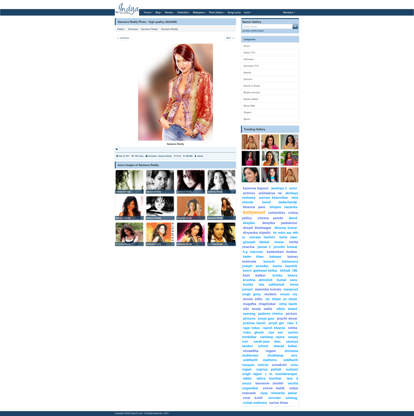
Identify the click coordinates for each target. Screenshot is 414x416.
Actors (247, 45)
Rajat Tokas (251, 328)
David (293, 218)
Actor (293, 188)
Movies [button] (168, 12)
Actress (249, 193)
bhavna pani (254, 207)
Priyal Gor (276, 323)
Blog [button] (158, 12)
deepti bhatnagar (257, 228)
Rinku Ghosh (253, 332)
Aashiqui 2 (279, 188)
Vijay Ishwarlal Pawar (278, 393)
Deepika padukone (279, 223)
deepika (249, 223)
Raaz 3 (292, 323)
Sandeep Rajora (272, 337)
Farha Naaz (288, 237)
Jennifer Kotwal (285, 247)
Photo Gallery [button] (216, 12)
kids (247, 30)
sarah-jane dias (267, 341)
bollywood (254, 212)
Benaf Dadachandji (279, 202)
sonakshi (280, 365)
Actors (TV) (249, 52)
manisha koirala (268, 289)
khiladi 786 (288, 270)
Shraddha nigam (259, 351)
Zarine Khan (278, 402)
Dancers (248, 79)
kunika (248, 284)
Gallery (121, 29)
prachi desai (287, 318)
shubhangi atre (282, 355)
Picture (291, 313)
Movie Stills (249, 105)
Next (230, 37)
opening (249, 313)
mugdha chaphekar (259, 304)
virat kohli (253, 398)
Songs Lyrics (234, 12)
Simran (263, 365)
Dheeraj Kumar (285, 228)
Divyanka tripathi (257, 232)
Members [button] (288, 12)
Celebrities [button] (182, 12)
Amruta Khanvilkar (273, 197)
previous (123, 37)
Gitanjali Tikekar (256, 242)
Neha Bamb (288, 304)
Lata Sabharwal (271, 284)
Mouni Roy (288, 294)
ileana (280, 242)
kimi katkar (254, 275)
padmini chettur (270, 313)
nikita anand (286, 309)
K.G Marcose (253, 252)
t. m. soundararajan (281, 374)
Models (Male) (251, 99)
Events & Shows (252, 85)
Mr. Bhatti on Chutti (281, 299)
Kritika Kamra (284, 275)
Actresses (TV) (251, 65)
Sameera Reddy (149, 29)
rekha (292, 328)
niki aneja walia (257, 309)
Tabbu (247, 378)
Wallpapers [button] (198, 12)
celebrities (276, 212)
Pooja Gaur (266, 318)
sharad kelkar (285, 346)
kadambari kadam (282, 252)
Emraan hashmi (262, 237)
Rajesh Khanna (274, 328)
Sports (247, 119)
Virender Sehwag (282, 398)
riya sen (277, 332)
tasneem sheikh (269, 383)
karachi (261, 30)
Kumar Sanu (287, 280)
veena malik (274, 388)
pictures (249, 318)
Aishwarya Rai (270, 193)
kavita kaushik (285, 266)
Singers (247, 112)
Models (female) (252, 92)
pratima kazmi (254, 323)
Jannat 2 (264, 247)
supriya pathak (268, 369)
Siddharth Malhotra (260, 360)
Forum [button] (147, 12)
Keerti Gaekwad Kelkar (260, 270)
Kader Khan (253, 256)
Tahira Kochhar (269, 378)
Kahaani (275, 256)
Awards (247, 72)
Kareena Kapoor (256, 188)
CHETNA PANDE (270, 218)
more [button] (246, 12)
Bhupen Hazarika (283, 207)
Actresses (133, 29)
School (263, 346)
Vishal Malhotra (255, 402)
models (253, 30)
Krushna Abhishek (257, 280)
